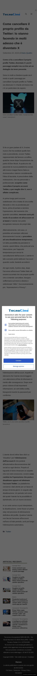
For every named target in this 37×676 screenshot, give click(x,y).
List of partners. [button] (22, 345)
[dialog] (18, 338)
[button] (18, 334)
